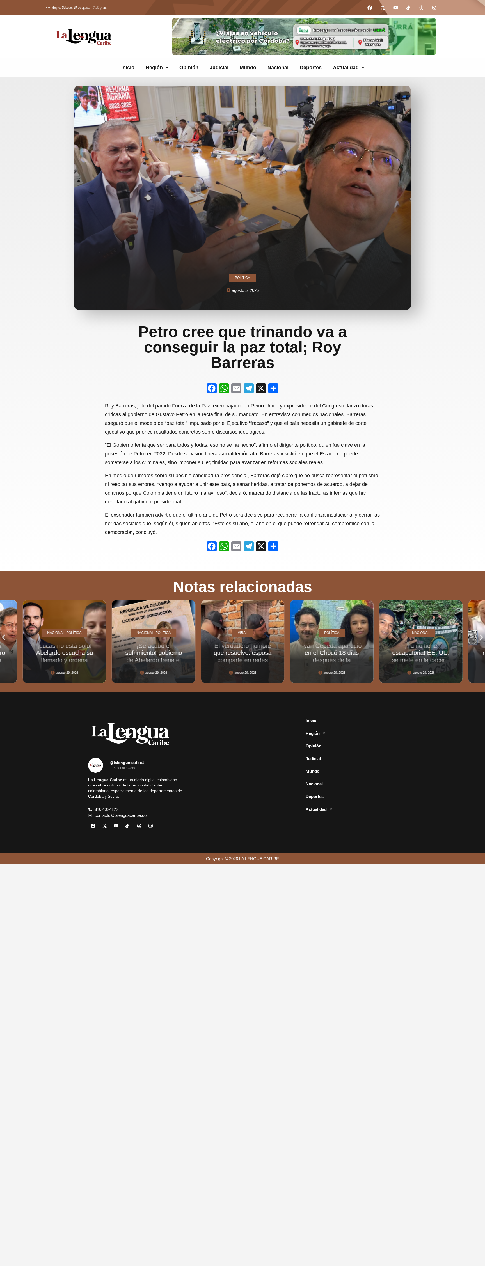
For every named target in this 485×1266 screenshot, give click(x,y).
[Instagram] (434, 7)
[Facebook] (369, 7)
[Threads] (421, 7)
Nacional (278, 67)
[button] (157, 67)
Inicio (127, 67)
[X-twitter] (382, 7)
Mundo (248, 67)
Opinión (188, 67)
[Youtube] (395, 7)
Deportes (311, 67)
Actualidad (346, 67)
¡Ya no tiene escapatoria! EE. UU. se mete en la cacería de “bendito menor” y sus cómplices (332, 660)
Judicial (219, 67)
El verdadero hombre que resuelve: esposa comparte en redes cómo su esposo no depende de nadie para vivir (153, 663)
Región (154, 67)
